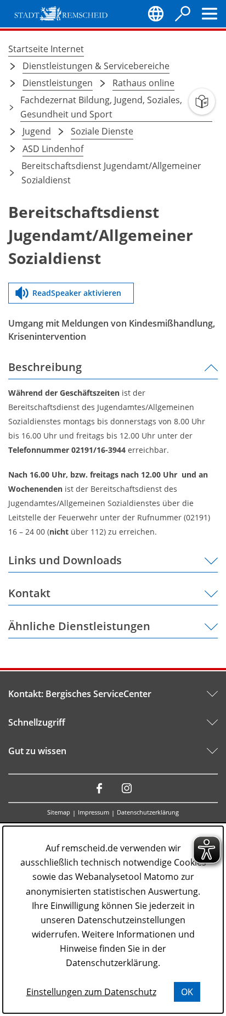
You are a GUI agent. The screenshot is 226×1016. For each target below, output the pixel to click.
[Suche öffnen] (182, 13)
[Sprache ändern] (156, 13)
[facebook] (99, 788)
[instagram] (126, 788)
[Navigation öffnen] (209, 13)
